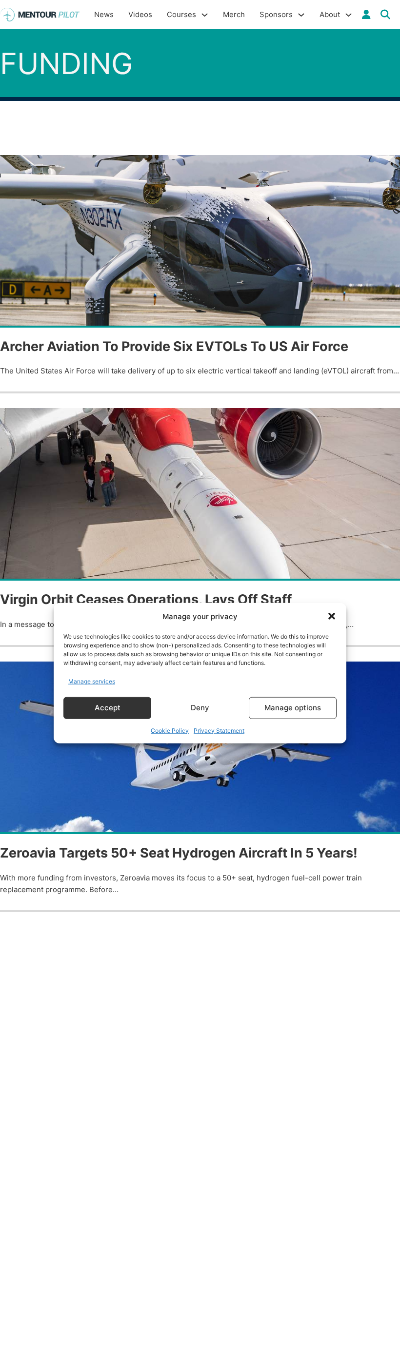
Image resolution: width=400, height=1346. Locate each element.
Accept (107, 707)
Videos (140, 14)
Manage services (91, 681)
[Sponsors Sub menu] (301, 15)
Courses (181, 14)
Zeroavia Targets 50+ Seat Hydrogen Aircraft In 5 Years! (179, 853)
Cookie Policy (170, 730)
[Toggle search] (385, 14)
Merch (234, 14)
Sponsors (276, 14)
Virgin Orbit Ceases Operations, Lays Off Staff (146, 599)
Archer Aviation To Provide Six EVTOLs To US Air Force (174, 346)
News (104, 14)
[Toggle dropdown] (366, 15)
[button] (332, 616)
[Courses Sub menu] (204, 15)
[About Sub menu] (348, 15)
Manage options (292, 707)
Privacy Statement (219, 730)
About (330, 14)
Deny (200, 707)
